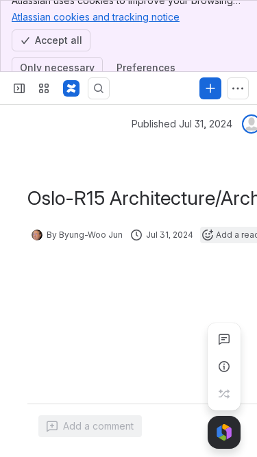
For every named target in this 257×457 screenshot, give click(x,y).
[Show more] (238, 88)
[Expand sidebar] (19, 88)
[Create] (210, 88)
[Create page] (224, 394)
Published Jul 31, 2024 (182, 123)
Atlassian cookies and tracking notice (96, 17)
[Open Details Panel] (224, 367)
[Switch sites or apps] (44, 88)
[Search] (99, 88)
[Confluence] (71, 88)
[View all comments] (224, 339)
